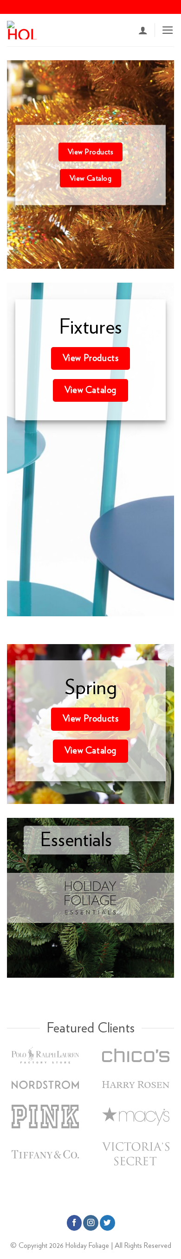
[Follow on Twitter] (107, 1222)
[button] (168, 30)
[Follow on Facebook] (74, 1222)
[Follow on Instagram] (90, 1222)
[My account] (143, 30)
